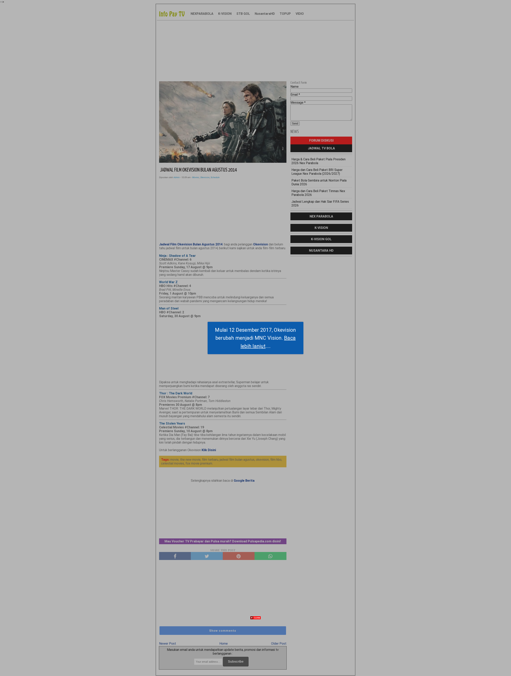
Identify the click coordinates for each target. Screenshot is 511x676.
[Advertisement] (255, 648)
